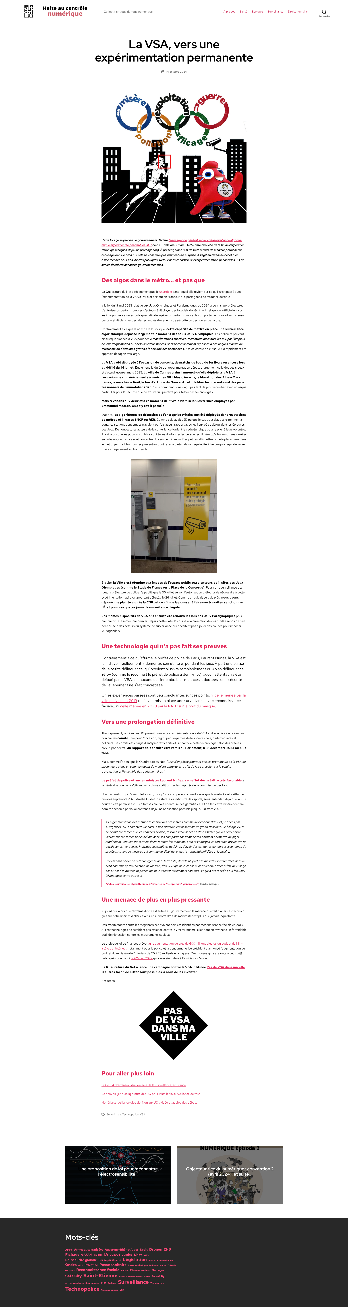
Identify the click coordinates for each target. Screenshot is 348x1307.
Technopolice (130, 1114)
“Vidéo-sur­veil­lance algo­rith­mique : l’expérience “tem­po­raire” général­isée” (151, 884)
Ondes (71, 1264)
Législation (135, 1259)
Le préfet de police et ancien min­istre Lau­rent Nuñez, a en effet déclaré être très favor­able (172, 780)
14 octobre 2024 (176, 71)
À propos (229, 11)
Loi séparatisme (110, 1260)
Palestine (91, 1265)
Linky (138, 1255)
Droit (144, 1249)
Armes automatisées (88, 1249)
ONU (80, 1265)
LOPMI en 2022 (142, 958)
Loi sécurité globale (81, 1260)
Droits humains (298, 11)
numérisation (166, 1260)
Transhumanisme (109, 1290)
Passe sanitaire (113, 1264)
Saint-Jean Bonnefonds (131, 1276)
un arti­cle (165, 292)
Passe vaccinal (135, 1265)
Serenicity (158, 1276)
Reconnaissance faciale (97, 1269)
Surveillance (275, 11)
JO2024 (115, 1254)
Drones (155, 1249)
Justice (127, 1255)
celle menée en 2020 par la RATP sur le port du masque (167, 705)
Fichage (72, 1254)
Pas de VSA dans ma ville (226, 967)
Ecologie (257, 11)
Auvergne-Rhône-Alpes (121, 1249)
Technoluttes (157, 1283)
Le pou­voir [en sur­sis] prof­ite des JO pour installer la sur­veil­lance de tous (151, 1094)
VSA (142, 1114)
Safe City (73, 1276)
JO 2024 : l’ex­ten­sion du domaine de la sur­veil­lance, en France (144, 1085)
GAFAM (86, 1255)
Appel (68, 1249)
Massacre (153, 1260)
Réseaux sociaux (140, 1270)
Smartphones (92, 1283)
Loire (146, 1255)
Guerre (98, 1254)
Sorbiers (112, 1283)
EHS (167, 1249)
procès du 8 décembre (155, 1265)
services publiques (74, 1283)
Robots (124, 1270)
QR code (172, 1265)
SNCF (103, 1283)
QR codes (70, 1270)
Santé (243, 11)
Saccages (158, 1270)
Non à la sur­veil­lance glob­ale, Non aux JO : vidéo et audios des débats (149, 1102)
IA (106, 1254)
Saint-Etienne (100, 1275)
